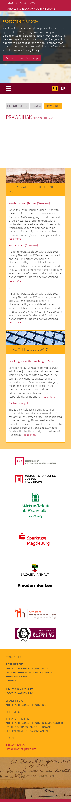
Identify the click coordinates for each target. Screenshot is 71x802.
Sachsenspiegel (18, 403)
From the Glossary (29, 349)
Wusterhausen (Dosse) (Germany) (29, 203)
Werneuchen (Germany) (23, 245)
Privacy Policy (31, 50)
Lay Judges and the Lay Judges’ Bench (32, 361)
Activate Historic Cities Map (22, 58)
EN (55, 88)
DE (63, 88)
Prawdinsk (52, 106)
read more (15, 238)
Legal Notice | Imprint (21, 749)
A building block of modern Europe (31, 8)
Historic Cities (17, 106)
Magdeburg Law (21, 3)
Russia (36, 106)
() (10, 287)
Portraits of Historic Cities (32, 189)
